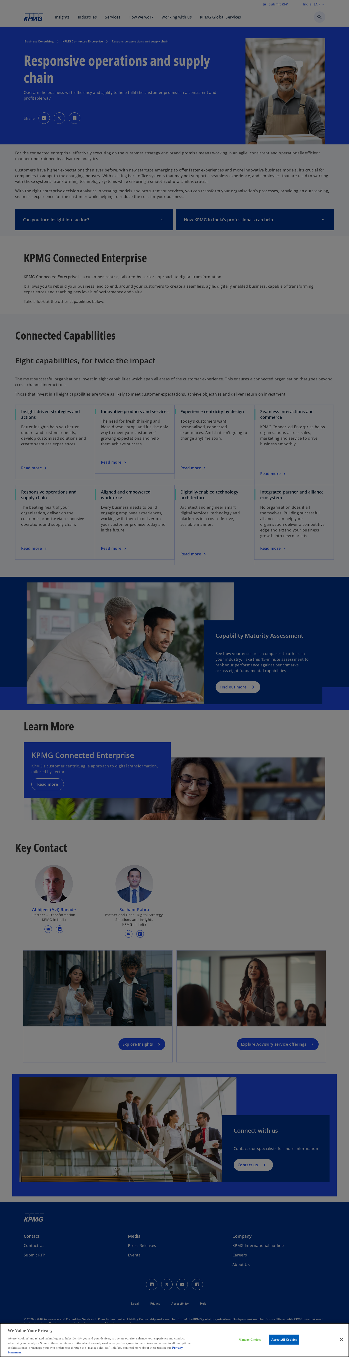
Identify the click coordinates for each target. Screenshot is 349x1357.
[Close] (341, 1339)
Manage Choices (250, 1339)
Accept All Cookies (284, 1339)
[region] (174, 1340)
